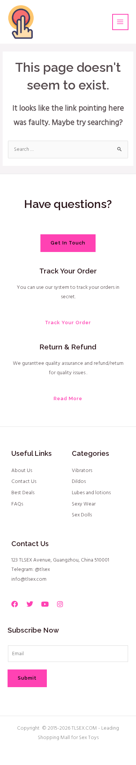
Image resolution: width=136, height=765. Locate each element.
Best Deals (22, 493)
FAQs (17, 504)
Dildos (79, 482)
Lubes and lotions (91, 493)
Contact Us (23, 482)
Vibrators (82, 471)
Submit (27, 678)
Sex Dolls (82, 515)
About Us (21, 471)
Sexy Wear (84, 504)
